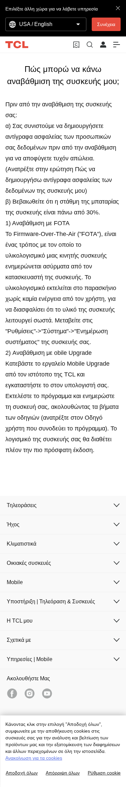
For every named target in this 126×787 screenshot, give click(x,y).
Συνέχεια (106, 24)
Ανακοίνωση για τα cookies (33, 758)
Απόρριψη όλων (63, 773)
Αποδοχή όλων (22, 773)
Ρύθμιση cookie (104, 773)
